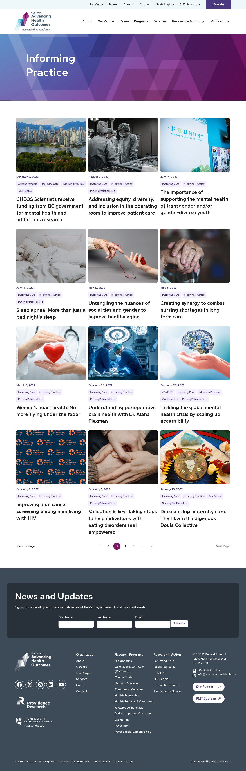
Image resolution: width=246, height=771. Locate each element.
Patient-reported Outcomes (133, 713)
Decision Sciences (126, 683)
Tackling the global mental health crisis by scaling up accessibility (190, 414)
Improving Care (50, 183)
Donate (218, 4)
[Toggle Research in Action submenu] (204, 21)
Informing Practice (73, 183)
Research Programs (134, 21)
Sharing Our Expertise (174, 503)
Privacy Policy (102, 761)
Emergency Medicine (129, 689)
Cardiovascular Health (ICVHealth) (129, 669)
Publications (220, 21)
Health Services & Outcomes (134, 701)
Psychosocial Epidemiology (133, 731)
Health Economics (127, 695)
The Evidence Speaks (168, 691)
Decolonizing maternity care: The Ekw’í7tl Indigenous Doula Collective (193, 518)
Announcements (27, 183)
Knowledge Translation (130, 707)
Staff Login (163, 4)
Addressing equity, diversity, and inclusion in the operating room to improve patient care (122, 206)
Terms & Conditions (124, 761)
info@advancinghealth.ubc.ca (216, 674)
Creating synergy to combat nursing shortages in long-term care (192, 310)
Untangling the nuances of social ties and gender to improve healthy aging (119, 310)
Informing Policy (164, 667)
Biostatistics (123, 661)
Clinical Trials (123, 677)
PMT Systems (189, 4)
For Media (96, 4)
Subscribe (179, 623)
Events (113, 4)
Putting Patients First (102, 190)
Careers (128, 4)
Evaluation (122, 719)
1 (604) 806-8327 (208, 670)
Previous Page (25, 546)
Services (160, 21)
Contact (145, 4)
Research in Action (185, 21)
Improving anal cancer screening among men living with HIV (48, 511)
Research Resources (167, 685)
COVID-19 (167, 392)
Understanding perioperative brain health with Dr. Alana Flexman (122, 414)
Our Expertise (170, 399)
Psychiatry (122, 725)
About (87, 21)
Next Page (223, 546)
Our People (106, 21)
